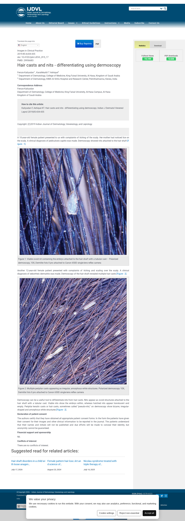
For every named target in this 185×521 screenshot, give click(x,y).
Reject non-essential (129, 513)
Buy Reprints (85, 43)
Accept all (149, 513)
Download (158, 46)
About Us (40, 23)
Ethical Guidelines (91, 23)
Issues (71, 23)
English (23, 45)
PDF (97, 44)
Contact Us (154, 23)
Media (127, 23)
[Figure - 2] (121, 273)
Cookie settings (106, 513)
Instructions (110, 23)
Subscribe (139, 23)
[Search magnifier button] (165, 8)
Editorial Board (56, 23)
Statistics (142, 46)
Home (28, 23)
